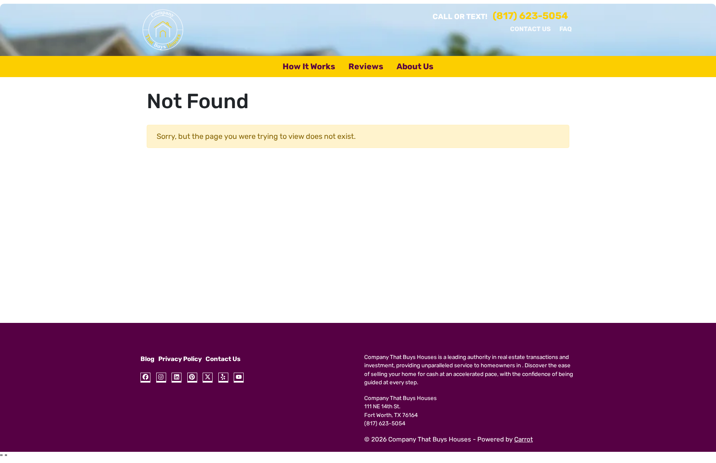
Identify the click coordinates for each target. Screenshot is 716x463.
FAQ (565, 29)
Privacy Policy (180, 359)
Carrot (523, 439)
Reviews (365, 66)
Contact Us (530, 29)
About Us (415, 66)
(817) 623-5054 (530, 16)
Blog (147, 359)
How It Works (309, 66)
